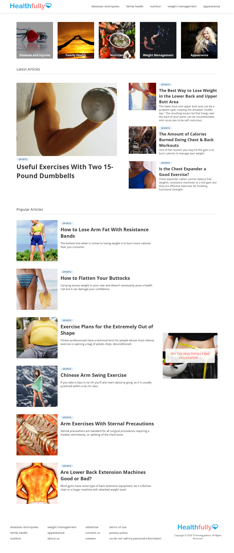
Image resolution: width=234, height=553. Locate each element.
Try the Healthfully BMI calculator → (190, 356)
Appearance (211, 6)
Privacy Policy (118, 533)
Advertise (92, 527)
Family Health (135, 6)
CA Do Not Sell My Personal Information (135, 538)
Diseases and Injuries (105, 6)
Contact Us (93, 533)
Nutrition (155, 6)
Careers (91, 538)
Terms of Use (118, 527)
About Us (54, 538)
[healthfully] (31, 6)
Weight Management (182, 6)
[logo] (198, 527)
